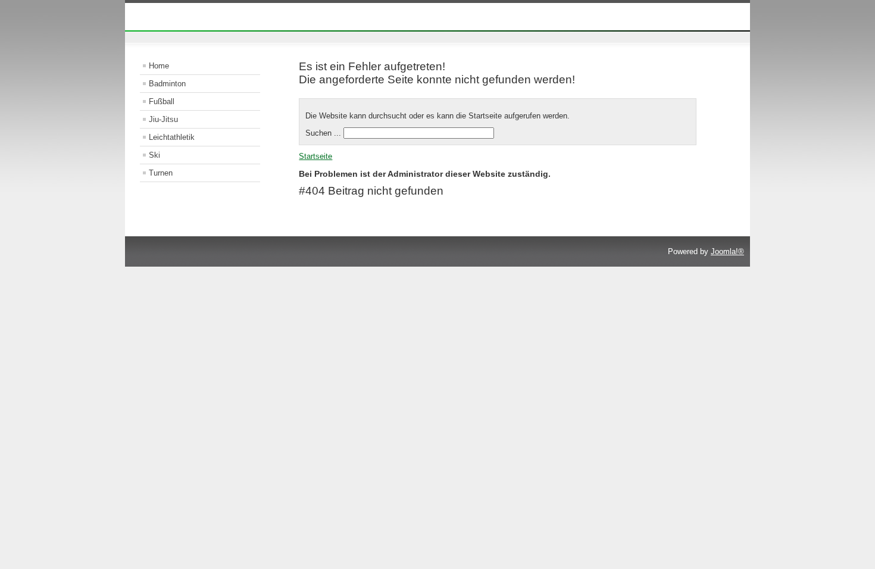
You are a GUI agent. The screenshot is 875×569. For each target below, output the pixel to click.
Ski (154, 155)
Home (159, 65)
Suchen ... (323, 133)
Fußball (161, 101)
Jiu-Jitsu (163, 119)
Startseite (315, 156)
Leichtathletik (172, 137)
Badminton (167, 83)
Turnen (161, 172)
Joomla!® (727, 251)
